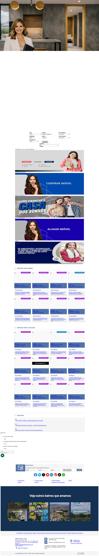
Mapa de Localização (23, 548)
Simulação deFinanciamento (76, 541)
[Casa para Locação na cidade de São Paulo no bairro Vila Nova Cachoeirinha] (76, 368)
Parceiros (37, 482)
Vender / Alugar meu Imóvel (39, 533)
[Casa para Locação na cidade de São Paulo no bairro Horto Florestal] (58, 368)
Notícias (19, 482)
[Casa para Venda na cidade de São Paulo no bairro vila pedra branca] (76, 282)
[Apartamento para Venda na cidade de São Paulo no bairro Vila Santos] (58, 282)
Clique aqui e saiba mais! (76, 543)
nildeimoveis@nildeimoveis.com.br (24, 544)
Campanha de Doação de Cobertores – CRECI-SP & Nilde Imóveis (30, 425)
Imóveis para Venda (50, 533)
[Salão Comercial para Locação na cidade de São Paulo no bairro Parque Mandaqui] (58, 393)
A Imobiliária (19, 533)
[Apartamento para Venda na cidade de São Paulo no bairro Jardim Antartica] (22, 308)
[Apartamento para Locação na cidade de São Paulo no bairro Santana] (22, 342)
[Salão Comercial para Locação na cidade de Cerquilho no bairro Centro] (58, 342)
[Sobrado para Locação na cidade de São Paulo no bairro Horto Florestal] (40, 393)
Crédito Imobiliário (55, 480)
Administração (21, 480)
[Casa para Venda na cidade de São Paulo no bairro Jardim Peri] (40, 308)
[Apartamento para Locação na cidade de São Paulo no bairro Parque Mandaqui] (76, 393)
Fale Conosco (79, 533)
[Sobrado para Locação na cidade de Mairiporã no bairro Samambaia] (22, 393)
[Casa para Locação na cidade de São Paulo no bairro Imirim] (40, 368)
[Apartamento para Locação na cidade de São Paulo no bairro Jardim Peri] (76, 342)
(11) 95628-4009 (34, 542)
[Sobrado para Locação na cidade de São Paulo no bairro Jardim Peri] (40, 342)
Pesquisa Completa (27, 533)
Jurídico (70, 480)
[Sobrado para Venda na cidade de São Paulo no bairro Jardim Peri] (58, 308)
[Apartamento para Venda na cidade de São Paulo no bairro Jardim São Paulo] (22, 282)
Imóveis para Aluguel (61, 533)
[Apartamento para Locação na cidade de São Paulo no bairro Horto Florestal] (22, 368)
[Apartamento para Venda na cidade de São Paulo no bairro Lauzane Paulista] (40, 282)
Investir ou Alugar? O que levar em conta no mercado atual (28, 430)
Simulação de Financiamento (58, 482)
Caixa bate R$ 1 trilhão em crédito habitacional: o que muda (29, 420)
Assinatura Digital (39, 480)
